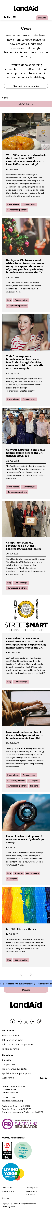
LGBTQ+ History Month (21, 929)
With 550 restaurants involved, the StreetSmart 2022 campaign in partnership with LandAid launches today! (26, 160)
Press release (13, 204)
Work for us (8, 1077)
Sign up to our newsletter (26, 86)
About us (19, 873)
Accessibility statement (31, 1192)
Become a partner (11, 1035)
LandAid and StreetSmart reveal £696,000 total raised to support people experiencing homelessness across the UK (26, 643)
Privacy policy (8, 1191)
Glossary (6, 1060)
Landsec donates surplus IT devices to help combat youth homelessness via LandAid (24, 735)
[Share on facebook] (12, 1021)
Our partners (8, 1064)
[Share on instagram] (26, 1021)
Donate (42, 17)
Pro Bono (34, 786)
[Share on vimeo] (39, 1021)
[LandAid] (26, 8)
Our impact (33, 780)
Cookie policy (31, 1188)
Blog (9, 300)
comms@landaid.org (31, 77)
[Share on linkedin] (32, 1021)
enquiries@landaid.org (12, 1100)
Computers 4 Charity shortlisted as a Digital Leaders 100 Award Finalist (23, 545)
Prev (13, 974)
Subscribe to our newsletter (24, 983)
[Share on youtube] (19, 1021)
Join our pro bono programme (17, 1044)
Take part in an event (12, 1040)
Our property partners (17, 210)
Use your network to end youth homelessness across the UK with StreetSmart (25, 452)
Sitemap (5, 1198)
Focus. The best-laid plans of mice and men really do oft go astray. (25, 839)
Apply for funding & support (16, 1073)
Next (38, 974)
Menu (8, 17)
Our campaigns (29, 204)
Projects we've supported (15, 1068)
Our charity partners (16, 780)
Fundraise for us (10, 1048)
